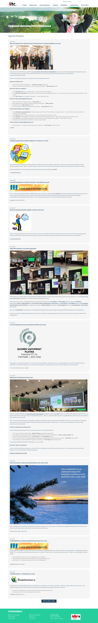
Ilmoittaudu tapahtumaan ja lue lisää (18, 453)
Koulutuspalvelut (45, 5)
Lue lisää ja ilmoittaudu (15, 172)
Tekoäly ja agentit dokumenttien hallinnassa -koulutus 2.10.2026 (29, 140)
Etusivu (24, 5)
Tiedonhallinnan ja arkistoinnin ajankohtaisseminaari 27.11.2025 (28, 541)
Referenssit (64, 5)
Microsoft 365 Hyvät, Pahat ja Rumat (35, 413)
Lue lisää (12, 127)
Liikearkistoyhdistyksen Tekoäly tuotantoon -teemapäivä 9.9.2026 (29, 182)
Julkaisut (55, 5)
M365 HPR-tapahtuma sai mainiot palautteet (23, 248)
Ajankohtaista (74, 5)
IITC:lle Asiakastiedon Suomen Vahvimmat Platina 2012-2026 (28, 324)
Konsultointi (33, 5)
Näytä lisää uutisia (49, 601)
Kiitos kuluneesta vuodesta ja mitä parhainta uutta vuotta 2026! (29, 463)
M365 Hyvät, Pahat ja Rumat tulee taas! (21, 377)
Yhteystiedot (85, 5)
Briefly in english (67, 1)
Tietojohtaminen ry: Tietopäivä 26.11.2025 (22, 574)
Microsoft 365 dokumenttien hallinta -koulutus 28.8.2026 (27, 210)
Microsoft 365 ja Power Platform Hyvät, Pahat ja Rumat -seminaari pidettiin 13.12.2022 (35, 43)
